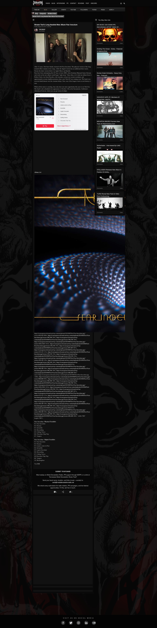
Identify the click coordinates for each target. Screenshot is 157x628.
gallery (54, 10)
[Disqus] (63, 518)
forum (94, 10)
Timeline (36, 10)
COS (38, 464)
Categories (43, 13)
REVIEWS (81, 3)
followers (84, 10)
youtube (73, 10)
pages (103, 10)
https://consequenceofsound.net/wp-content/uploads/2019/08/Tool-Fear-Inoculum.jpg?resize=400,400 (56, 371)
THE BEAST (42, 29)
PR (67, 3)
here (65, 91)
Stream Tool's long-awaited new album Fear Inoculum (48, 16)
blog (45, 10)
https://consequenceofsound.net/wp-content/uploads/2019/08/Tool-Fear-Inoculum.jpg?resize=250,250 (56, 355)
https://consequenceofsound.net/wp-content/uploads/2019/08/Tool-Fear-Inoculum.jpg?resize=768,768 (56, 338)
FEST (87, 3)
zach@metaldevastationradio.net (63, 482)
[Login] (121, 3)
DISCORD (94, 3)
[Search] (124, 3)
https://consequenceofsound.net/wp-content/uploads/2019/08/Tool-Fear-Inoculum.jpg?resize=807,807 (57, 347)
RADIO (48, 3)
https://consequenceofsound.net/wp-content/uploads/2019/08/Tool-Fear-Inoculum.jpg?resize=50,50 (56, 363)
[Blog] (33, 20)
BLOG (53, 3)
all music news (52, 13)
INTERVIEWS (61, 3)
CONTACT (73, 3)
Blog (36, 13)
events (63, 10)
